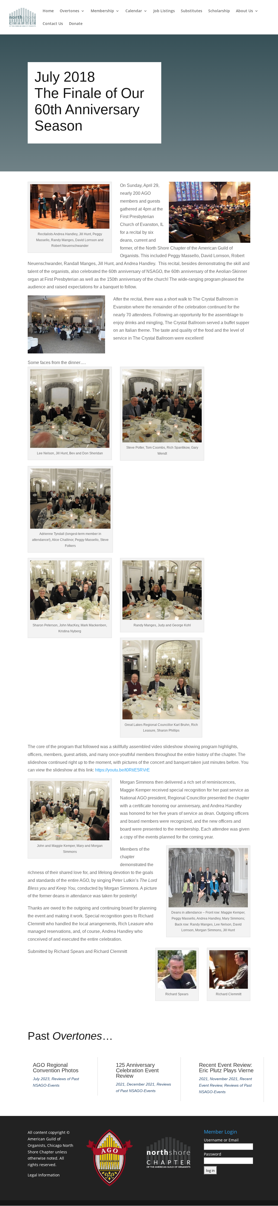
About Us (244, 11)
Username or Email (221, 1140)
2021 (120, 1084)
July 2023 (41, 1079)
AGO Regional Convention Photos (55, 1067)
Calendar (133, 11)
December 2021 (140, 1084)
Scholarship (219, 11)
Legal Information (44, 1175)
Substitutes (191, 11)
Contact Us (53, 24)
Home (48, 11)
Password (212, 1154)
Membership (102, 11)
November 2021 (224, 1079)
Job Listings (164, 11)
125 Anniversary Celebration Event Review (137, 1070)
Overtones (69, 11)
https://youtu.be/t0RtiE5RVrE (122, 770)
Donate (76, 24)
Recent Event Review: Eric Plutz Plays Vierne (226, 1067)
